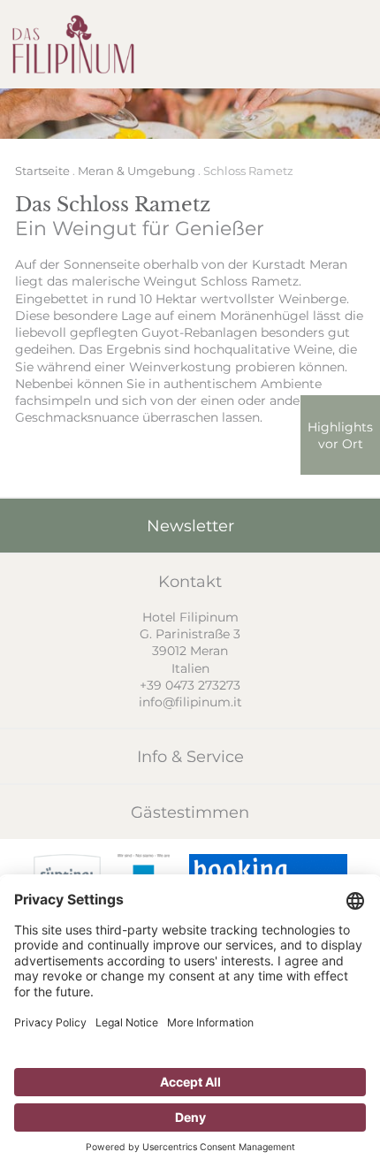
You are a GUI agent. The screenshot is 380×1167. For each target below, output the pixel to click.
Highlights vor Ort (340, 435)
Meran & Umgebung (136, 170)
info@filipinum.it (190, 701)
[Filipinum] (73, 44)
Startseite (42, 170)
